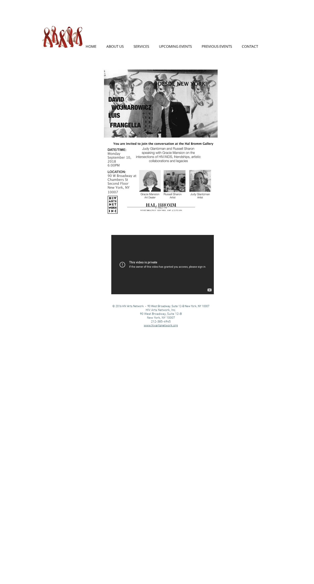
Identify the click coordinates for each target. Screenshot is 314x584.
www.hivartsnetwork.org (161, 325)
